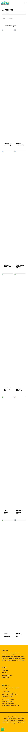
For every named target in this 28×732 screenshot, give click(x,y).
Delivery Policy (12, 718)
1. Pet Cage (5, 670)
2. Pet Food (5, 673)
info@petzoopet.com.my (12, 705)
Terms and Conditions (8, 717)
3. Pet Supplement (7, 675)
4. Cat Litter (5, 677)
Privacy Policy (20, 718)
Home (3, 18)
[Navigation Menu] (26, 3)
